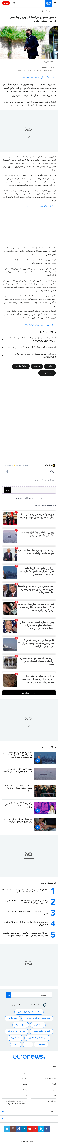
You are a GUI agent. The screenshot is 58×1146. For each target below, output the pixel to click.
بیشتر (54, 1119)
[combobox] (29, 994)
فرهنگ (25, 1089)
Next (54, 1084)
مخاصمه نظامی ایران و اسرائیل (29, 1011)
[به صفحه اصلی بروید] (48, 3)
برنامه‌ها (24, 1095)
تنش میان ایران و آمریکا (16, 1031)
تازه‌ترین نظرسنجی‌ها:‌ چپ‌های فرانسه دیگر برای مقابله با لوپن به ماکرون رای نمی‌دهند (33, 339)
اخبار (49, 11)
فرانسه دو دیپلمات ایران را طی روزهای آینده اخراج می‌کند (32, 347)
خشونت (37, 366)
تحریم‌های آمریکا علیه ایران (37, 1038)
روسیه (15, 1044)
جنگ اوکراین (12, 1018)
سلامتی (24, 1084)
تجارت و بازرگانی (50, 1078)
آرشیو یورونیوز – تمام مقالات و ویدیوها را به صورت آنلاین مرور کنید (14, 1102)
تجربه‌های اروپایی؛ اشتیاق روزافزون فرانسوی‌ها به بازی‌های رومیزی (35, 355)
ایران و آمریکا (21, 1024)
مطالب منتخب (47, 747)
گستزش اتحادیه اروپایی (41, 1031)
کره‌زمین (24, 1078)
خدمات (53, 1112)
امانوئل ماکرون (21, 366)
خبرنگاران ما (52, 1101)
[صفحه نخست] (55, 11)
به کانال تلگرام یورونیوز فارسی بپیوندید (39, 206)
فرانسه (37, 11)
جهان (43, 11)
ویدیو (54, 1095)
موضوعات (52, 1066)
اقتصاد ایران (15, 1038)
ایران (28, 1044)
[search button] (8, 994)
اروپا (54, 1072)
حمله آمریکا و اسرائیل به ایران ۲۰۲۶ (37, 1018)
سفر (54, 1089)
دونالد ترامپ (37, 1024)
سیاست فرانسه (47, 372)
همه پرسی (41, 1044)
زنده (6, 3)
